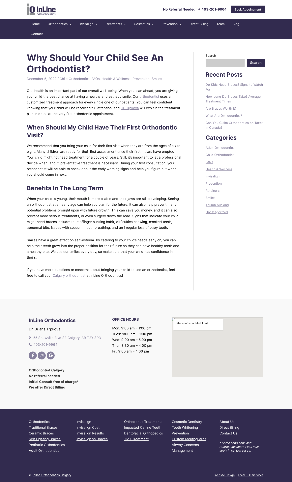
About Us (227, 422)
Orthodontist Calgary (46, 370)
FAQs (96, 79)
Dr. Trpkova (130, 108)
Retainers (212, 191)
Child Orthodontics (75, 79)
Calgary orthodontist (69, 276)
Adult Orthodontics (220, 148)
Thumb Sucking (217, 205)
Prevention (141, 79)
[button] (248, 9)
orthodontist (149, 96)
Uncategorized (217, 212)
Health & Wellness (116, 79)
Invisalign (212, 176)
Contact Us (228, 433)
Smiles (157, 79)
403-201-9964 (214, 9)
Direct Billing (229, 427)
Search (211, 55)
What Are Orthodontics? (224, 116)
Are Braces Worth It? (221, 108)
